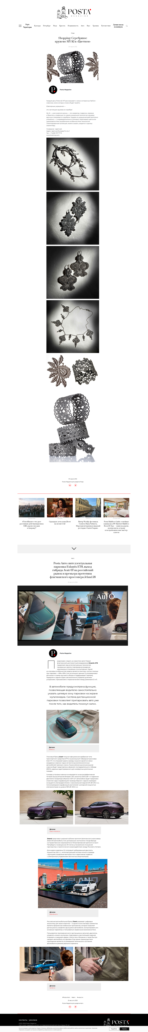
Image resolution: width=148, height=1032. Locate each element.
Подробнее (114, 1029)
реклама (33, 1020)
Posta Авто (66, 997)
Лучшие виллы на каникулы (118, 26)
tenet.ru (52, 988)
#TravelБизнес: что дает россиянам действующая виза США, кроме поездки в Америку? (32, 525)
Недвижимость (73, 26)
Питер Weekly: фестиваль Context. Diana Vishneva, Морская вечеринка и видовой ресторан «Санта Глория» (88, 525)
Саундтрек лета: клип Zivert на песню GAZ (60, 523)
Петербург (47, 26)
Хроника (96, 26)
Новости (88, 518)
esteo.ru (52, 749)
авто (74, 997)
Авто (82, 26)
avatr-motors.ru (55, 831)
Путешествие (106, 26)
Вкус (88, 26)
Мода (55, 26)
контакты (23, 1020)
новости (80, 997)
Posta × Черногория (27, 26)
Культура (37, 26)
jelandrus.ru (54, 914)
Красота (62, 26)
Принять (124, 1029)
